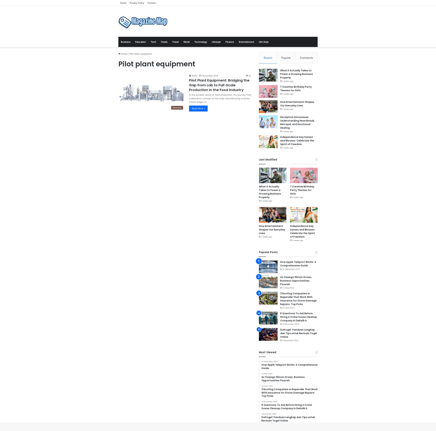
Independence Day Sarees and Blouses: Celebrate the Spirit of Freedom (297, 140)
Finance (229, 42)
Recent (268, 57)
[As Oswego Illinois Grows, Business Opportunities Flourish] (268, 281)
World (186, 42)
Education (140, 42)
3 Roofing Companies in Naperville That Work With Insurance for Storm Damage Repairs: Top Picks (298, 299)
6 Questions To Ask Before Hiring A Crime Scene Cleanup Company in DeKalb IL (298, 317)
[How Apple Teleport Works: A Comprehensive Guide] (268, 266)
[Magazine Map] (143, 21)
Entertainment (246, 42)
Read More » (198, 108)
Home (123, 3)
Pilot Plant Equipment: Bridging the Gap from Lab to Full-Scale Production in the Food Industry (219, 85)
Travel (175, 42)
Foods (164, 42)
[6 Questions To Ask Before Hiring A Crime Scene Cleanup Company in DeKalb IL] (268, 318)
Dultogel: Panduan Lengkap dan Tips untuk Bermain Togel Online (298, 333)
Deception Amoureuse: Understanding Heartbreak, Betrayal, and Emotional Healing (297, 122)
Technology (200, 42)
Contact (151, 3)
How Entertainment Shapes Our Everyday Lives (297, 103)
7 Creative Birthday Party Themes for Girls (296, 88)
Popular (286, 57)
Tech (153, 42)
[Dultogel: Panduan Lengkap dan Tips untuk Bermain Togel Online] (268, 334)
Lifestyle (216, 42)
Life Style (264, 42)
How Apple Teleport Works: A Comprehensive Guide (298, 263)
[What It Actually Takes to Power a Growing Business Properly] (268, 75)
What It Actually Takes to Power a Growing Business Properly (296, 74)
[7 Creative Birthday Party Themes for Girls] (268, 91)
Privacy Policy (137, 3)
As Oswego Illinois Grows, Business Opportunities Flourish (296, 280)
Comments (306, 57)
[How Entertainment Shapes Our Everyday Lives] (268, 106)
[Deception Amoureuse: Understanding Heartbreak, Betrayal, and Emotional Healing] (268, 121)
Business (125, 42)
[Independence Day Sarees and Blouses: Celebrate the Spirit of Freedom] (268, 141)
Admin (195, 75)
